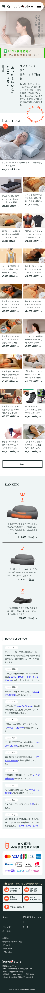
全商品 (5, 917)
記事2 (28, 825)
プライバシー (7, 945)
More (22, 464)
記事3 (35, 825)
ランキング (27, 926)
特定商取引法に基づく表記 (12, 941)
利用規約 (5, 938)
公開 (32, 804)
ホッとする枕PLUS (15, 727)
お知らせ (6, 926)
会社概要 (6, 931)
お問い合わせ (7, 952)
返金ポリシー (7, 948)
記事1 (21, 825)
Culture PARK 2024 (23, 706)
